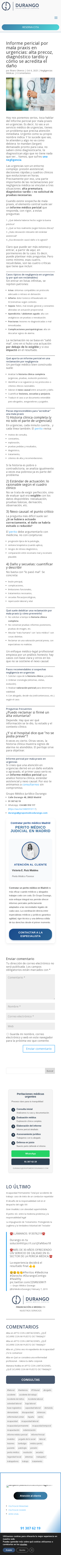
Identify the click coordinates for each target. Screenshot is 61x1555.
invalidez (11, 1439)
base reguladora (14, 1408)
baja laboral (30, 1403)
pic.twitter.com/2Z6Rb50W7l (28, 1282)
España (31, 1417)
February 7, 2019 (39, 1289)
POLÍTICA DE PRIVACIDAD (18, 1506)
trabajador (41, 1457)
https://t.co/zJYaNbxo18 (35, 1243)
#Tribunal (35, 1390)
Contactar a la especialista (30, 934)
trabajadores (12, 1461)
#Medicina (41, 1272)
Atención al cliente (30, 1495)
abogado (47, 1390)
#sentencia (23, 1390)
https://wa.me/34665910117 (22, 809)
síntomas (29, 1457)
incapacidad (12, 1421)
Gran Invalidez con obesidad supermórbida (26, 1209)
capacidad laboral (33, 1408)
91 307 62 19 (30, 1161)
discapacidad (27, 1412)
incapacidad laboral (29, 1421)
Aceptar (9, 1550)
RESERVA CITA (30, 27)
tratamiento (37, 1461)
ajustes (23, 1544)
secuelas (39, 1452)
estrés (40, 1417)
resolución (27, 1452)
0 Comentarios (23, 73)
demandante (12, 1412)
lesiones (10, 1443)
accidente (11, 1394)
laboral (42, 1439)
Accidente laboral (35, 1399)
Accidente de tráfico (15, 1399)
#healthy (15, 1279)
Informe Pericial (37, 1434)
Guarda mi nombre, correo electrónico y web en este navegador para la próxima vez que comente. (29, 1037)
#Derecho (16, 1275)
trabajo (25, 1461)
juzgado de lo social (27, 1439)
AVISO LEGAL (14, 1514)
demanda (48, 1408)
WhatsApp (30, 1153)
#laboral (11, 1390)
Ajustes (22, 1550)
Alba (8, 1333)
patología (22, 1448)
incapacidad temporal (41, 1425)
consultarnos (31, 784)
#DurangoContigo (34, 1275)
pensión (33, 1448)
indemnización (29, 1430)
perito (39, 428)
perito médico (13, 1452)
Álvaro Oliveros (17, 70)
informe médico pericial (17, 1434)
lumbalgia (22, 1443)
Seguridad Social (14, 1457)
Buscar (50, 1070)
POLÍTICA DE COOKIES (17, 1510)
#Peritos (28, 1272)
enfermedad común (15, 1417)
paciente (11, 1448)
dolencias (41, 1412)
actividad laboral (14, 1403)
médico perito (36, 1443)
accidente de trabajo (28, 1394)
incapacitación (13, 1430)
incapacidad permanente (17, 1425)
